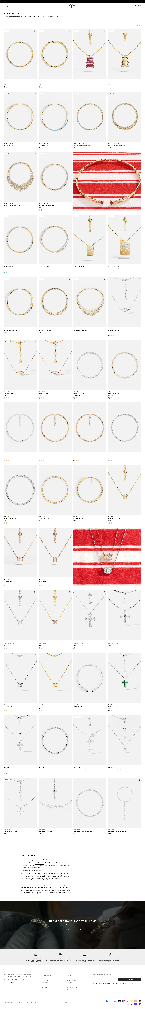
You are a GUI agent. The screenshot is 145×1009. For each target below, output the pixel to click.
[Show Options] (98, 508)
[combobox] (86, 508)
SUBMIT (87, 512)
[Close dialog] (100, 489)
